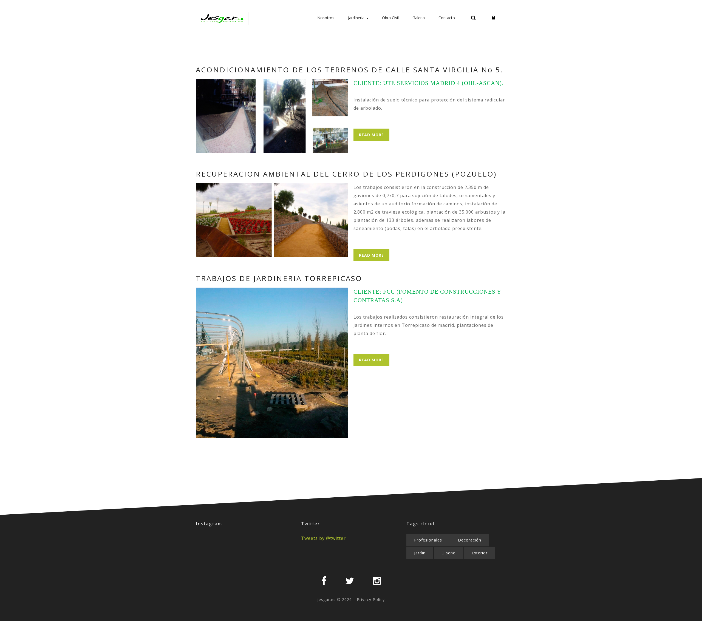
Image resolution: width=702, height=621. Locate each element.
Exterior (480, 552)
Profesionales (428, 540)
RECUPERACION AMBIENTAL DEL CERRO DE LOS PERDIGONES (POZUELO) (346, 174)
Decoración (469, 540)
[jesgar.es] (222, 18)
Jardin (420, 552)
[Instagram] (377, 581)
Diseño (448, 552)
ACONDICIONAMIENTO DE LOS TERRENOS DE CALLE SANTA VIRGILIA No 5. (349, 70)
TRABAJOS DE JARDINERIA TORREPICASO (279, 278)
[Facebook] (324, 581)
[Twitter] (349, 581)
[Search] (473, 19)
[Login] (493, 18)
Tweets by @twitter (323, 538)
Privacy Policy (371, 599)
